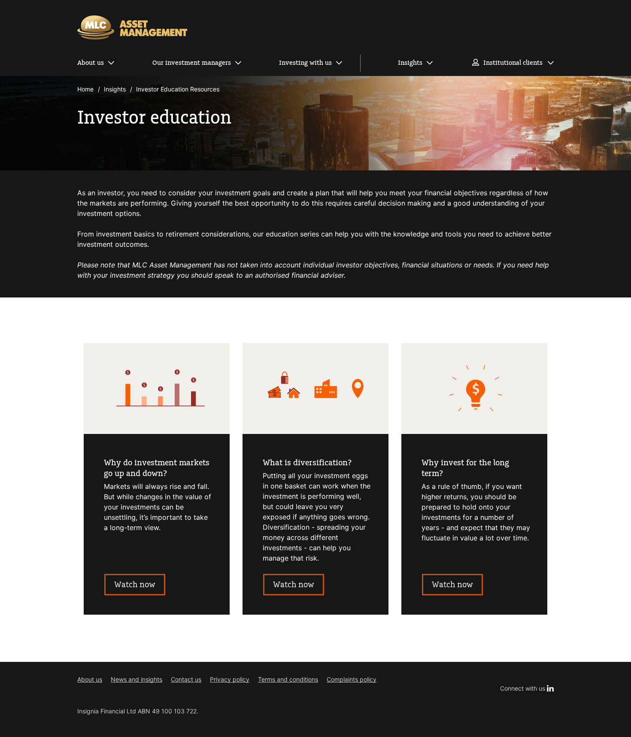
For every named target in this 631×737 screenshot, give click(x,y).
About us (90, 63)
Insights (410, 63)
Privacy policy (229, 679)
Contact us (186, 679)
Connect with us (527, 688)
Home (85, 89)
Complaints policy (351, 679)
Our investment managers (191, 63)
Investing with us (305, 63)
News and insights (136, 679)
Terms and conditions (288, 679)
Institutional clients (513, 63)
